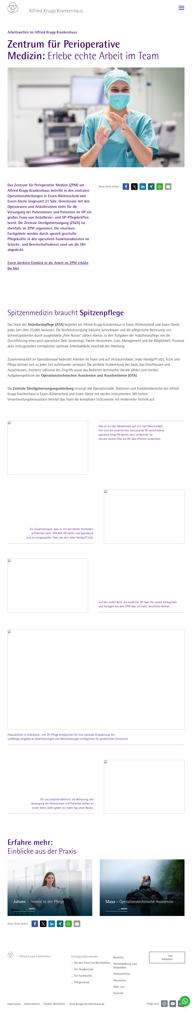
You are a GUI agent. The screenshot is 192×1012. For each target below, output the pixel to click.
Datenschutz (32, 1004)
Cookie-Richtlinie (54, 1004)
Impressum (13, 1004)
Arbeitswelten (121, 974)
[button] (126, 186)
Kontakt (118, 993)
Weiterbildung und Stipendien (125, 965)
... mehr (30, 908)
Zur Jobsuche (167, 957)
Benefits (118, 957)
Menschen (119, 980)
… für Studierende (82, 969)
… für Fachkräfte (81, 975)
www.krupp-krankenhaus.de (86, 1004)
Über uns (118, 987)
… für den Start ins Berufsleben (90, 962)
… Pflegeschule (80, 982)
